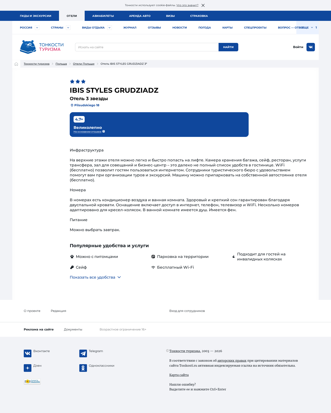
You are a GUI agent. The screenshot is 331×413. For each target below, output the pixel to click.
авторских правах (232, 360)
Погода (204, 27)
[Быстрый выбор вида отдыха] (109, 27)
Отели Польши (83, 63)
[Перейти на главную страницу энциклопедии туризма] (42, 47)
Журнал (129, 27)
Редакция (58, 311)
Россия (26, 27)
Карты (227, 27)
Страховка (199, 16)
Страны (57, 27)
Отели (72, 16)
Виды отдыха (93, 27)
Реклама (39, 329)
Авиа (103, 16)
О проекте (32, 311)
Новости (179, 27)
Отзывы (154, 27)
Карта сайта (179, 375)
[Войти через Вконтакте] (310, 47)
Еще (305, 27)
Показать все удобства (92, 277)
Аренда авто (140, 16)
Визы (170, 16)
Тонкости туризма (36, 63)
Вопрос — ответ (291, 27)
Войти (298, 47)
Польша (61, 63)
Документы (73, 329)
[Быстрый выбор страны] (68, 27)
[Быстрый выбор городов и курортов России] (37, 27)
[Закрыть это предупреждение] (203, 5)
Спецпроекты (255, 27)
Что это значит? (187, 5)
